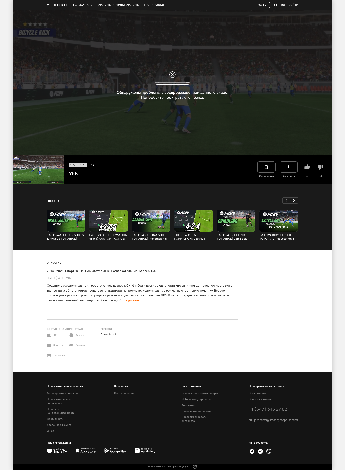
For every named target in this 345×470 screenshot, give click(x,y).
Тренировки (154, 5)
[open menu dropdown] (173, 5)
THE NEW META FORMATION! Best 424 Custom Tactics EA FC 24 (191, 237)
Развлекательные (124, 271)
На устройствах (191, 386)
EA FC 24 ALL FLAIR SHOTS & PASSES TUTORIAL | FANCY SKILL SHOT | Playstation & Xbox (65, 237)
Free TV (261, 5)
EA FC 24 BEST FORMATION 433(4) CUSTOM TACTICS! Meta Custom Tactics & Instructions (108, 237)
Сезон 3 (53, 201)
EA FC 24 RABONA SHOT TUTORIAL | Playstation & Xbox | (149, 237)
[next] (294, 200)
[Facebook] (252, 451)
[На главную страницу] (57, 5)
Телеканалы (83, 5)
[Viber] (269, 451)
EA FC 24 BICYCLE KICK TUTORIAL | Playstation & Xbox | (276, 237)
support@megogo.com (273, 420)
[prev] (286, 200)
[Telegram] (260, 451)
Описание (54, 262)
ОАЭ (154, 271)
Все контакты (257, 393)
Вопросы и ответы (260, 399)
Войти (293, 5)
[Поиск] (275, 5)
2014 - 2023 (55, 271)
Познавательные (97, 271)
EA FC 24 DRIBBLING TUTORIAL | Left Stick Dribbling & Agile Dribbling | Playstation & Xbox (236, 237)
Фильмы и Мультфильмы (119, 5)
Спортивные (74, 271)
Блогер (144, 271)
